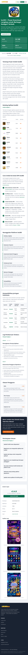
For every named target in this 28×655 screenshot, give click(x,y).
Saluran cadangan (17, 55)
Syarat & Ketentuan (5, 644)
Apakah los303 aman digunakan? (11, 444)
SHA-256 (24, 53)
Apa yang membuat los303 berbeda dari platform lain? (13, 466)
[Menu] (26, 2)
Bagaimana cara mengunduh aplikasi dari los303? (13, 449)
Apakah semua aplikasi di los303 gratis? (13, 477)
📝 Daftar (22, 1)
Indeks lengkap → (6, 107)
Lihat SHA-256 (15, 514)
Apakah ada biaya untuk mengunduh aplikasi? (12, 455)
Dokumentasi (6, 185)
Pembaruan (3, 624)
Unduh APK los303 (14, 496)
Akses (2, 634)
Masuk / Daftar (16, 225)
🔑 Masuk (17, 1)
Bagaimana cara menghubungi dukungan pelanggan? (13, 460)
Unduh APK (3, 620)
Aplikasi (2, 622)
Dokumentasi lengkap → (8, 440)
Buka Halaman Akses (8, 431)
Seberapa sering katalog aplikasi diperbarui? (11, 472)
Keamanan (22, 197)
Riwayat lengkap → (7, 336)
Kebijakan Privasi (4, 642)
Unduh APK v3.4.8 (6, 34)
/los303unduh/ (8, 189)
